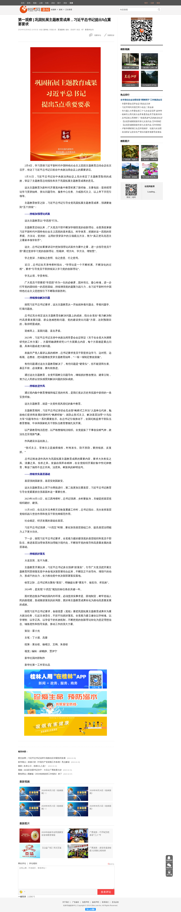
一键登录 (22, 896)
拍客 (47, 3)
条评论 (111, 864)
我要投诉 (110, 35)
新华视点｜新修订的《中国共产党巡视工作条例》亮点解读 (44, 762)
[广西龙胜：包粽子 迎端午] (130, 157)
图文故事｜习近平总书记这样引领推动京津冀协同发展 (42, 758)
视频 (34, 3)
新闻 (28, 3)
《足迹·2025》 (130, 85)
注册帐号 (31, 896)
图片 (59, 3)
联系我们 (105, 902)
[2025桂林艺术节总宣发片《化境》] (149, 82)
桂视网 (53, 10)
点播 (41, 3)
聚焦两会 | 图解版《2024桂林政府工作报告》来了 (40, 774)
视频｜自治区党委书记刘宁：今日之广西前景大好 (40, 770)
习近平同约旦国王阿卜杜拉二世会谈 (138, 107)
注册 (152, 3)
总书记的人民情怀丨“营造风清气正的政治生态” (142, 118)
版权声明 (95, 902)
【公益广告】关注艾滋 (51, 848)
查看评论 (88, 30)
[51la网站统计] (90, 909)
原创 (53, 3)
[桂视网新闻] (35, 12)
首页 (22, 3)
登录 (146, 3)
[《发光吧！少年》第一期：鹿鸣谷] (149, 65)
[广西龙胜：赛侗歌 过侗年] (130, 174)
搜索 (158, 3)
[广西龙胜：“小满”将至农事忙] (149, 157)
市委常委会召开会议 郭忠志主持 (136, 104)
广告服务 (75, 902)
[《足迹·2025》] (130, 82)
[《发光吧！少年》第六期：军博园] (130, 65)
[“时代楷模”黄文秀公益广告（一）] (149, 174)
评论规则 (33, 863)
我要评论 (97, 35)
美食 (65, 3)
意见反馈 (115, 902)
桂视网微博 (150, 186)
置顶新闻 (61, 30)
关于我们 (65, 902)
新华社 (46, 30)
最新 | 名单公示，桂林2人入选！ (32, 766)
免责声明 (85, 902)
